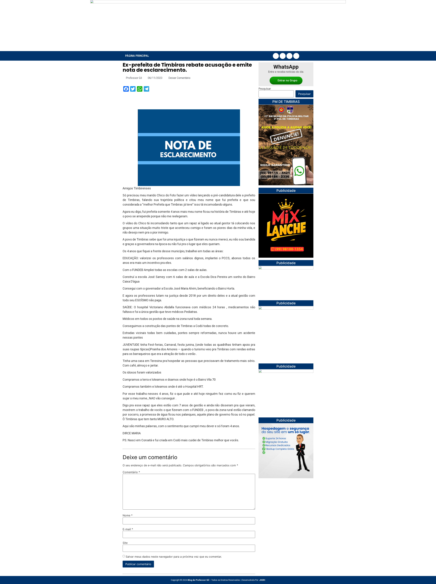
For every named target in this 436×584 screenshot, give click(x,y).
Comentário (131, 472)
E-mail (128, 529)
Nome (128, 515)
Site (125, 542)
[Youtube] (289, 56)
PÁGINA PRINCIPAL (137, 55)
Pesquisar (265, 88)
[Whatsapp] (296, 56)
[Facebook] (276, 56)
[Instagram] (283, 56)
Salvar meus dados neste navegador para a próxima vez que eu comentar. (174, 556)
